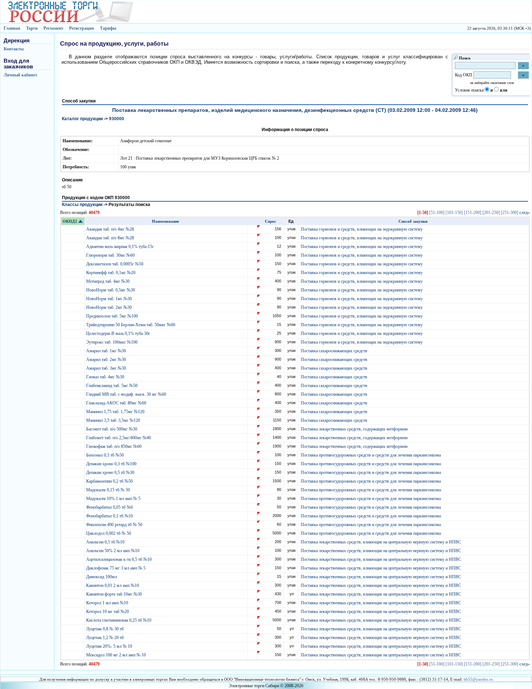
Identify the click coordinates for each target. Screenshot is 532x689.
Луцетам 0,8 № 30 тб (105, 628)
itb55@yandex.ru (478, 679)
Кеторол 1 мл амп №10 (107, 602)
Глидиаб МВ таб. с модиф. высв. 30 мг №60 (126, 394)
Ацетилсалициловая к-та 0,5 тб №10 (119, 559)
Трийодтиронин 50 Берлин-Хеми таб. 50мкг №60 (131, 324)
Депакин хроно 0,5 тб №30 (110, 472)
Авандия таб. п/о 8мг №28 (110, 237)
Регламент (53, 28)
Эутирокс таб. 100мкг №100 (112, 342)
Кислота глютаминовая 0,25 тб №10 (119, 620)
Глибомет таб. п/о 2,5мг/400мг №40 (119, 437)
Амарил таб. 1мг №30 (106, 350)
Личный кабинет (20, 74)
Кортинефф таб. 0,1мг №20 (111, 272)
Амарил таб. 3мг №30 (106, 368)
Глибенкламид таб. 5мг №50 (112, 385)
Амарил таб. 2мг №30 (106, 359)
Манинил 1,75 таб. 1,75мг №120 (115, 411)
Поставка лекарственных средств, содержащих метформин (354, 429)
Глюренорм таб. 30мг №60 (111, 255)
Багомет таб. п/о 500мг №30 (112, 429)
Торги (32, 28)
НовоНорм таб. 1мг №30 (109, 298)
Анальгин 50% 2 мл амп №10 (113, 550)
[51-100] (436, 212)
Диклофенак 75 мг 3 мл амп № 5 (117, 568)
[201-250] (491, 212)
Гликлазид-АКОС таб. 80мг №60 (116, 403)
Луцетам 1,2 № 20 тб (105, 637)
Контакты (14, 48)
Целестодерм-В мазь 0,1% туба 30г (118, 333)
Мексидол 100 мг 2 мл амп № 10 (116, 655)
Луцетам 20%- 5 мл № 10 (109, 646)
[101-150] (454, 212)
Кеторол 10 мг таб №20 (108, 611)
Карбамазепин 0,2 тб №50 (110, 481)
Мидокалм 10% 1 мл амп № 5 (114, 498)
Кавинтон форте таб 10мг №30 (114, 594)
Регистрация (81, 28)
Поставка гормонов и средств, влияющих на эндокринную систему (362, 229)
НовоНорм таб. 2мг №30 (109, 307)
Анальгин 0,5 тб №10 (106, 542)
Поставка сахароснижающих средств (334, 350)
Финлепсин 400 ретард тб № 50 (114, 524)
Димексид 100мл (102, 576)
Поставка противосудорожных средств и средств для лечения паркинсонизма (371, 455)
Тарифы (108, 28)
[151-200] (472, 212)
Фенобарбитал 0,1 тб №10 (110, 515)
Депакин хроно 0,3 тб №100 (112, 463)
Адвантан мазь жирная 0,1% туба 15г (120, 246)
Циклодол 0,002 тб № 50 (109, 533)
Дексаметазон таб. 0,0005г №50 (115, 263)
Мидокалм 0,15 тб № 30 (108, 489)
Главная (12, 28)
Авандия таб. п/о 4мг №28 (110, 229)
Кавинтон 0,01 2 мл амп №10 (113, 585)
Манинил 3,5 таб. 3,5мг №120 (113, 420)
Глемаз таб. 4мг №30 (105, 376)
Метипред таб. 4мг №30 (108, 281)
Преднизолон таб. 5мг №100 (112, 316)
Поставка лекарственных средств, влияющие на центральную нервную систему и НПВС (381, 542)
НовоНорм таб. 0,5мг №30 (111, 290)
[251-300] (509, 212)
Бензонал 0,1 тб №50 (105, 455)
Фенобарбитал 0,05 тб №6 (110, 507)
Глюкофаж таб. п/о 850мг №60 (114, 446)
